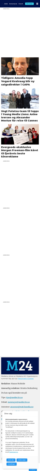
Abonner (29, 4)
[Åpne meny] (37, 4)
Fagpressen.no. (13, 452)
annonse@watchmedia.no (21, 407)
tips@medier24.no (14, 397)
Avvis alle (11, 460)
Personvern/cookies (26, 379)
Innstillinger (33, 469)
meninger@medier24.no (19, 402)
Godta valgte (22, 460)
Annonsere (13, 4)
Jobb (6, 4)
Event (21, 4)
